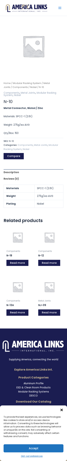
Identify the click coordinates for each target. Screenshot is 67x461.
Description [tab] (11, 172)
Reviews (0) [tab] (11, 179)
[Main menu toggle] (59, 8)
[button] (61, 410)
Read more (17, 263)
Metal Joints (28, 93)
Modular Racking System (27, 83)
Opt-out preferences (32, 456)
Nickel (33, 87)
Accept (33, 448)
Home (7, 83)
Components (20, 87)
